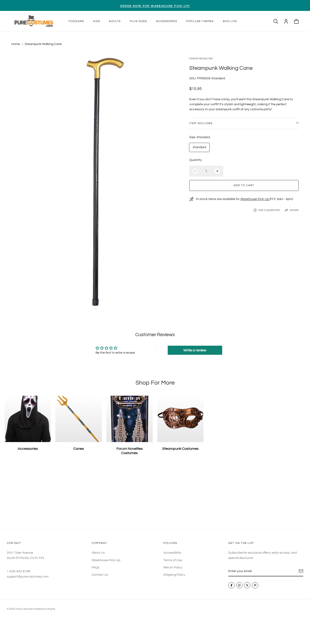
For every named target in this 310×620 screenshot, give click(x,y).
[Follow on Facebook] (231, 585)
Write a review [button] (194, 350)
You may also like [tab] (155, 496)
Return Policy (172, 567)
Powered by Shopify (44, 609)
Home (15, 44)
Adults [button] (115, 21)
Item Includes (201, 123)
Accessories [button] (166, 21)
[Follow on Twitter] (247, 585)
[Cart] (296, 21)
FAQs (95, 567)
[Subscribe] (301, 571)
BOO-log (230, 21)
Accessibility (172, 552)
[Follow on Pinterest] (255, 585)
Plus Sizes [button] (138, 21)
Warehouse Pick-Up (255, 199)
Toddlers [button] (76, 21)
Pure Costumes (24, 609)
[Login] (286, 21)
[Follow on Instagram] (239, 585)
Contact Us (100, 575)
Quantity (195, 160)
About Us (98, 552)
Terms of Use (172, 560)
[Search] (275, 21)
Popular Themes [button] (200, 21)
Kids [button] (96, 21)
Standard (199, 147)
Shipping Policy (174, 575)
